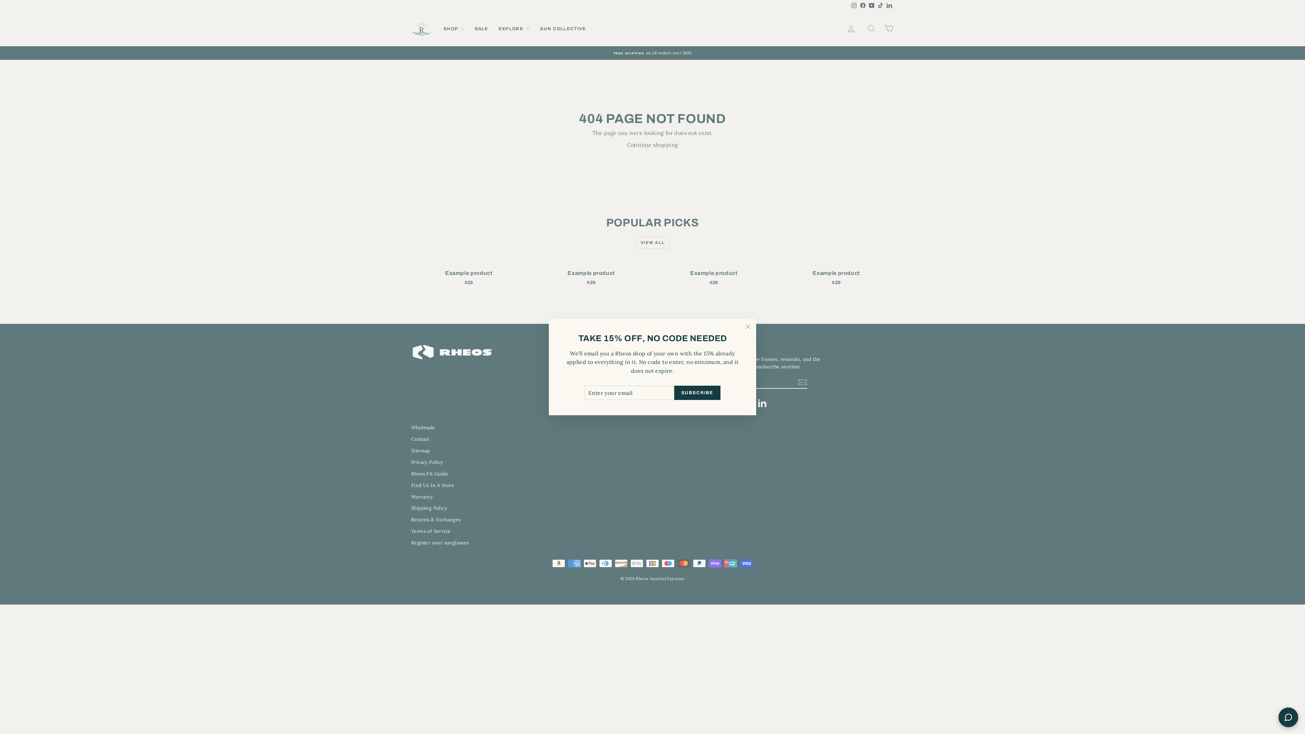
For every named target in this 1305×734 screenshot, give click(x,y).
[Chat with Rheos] (1288, 717)
